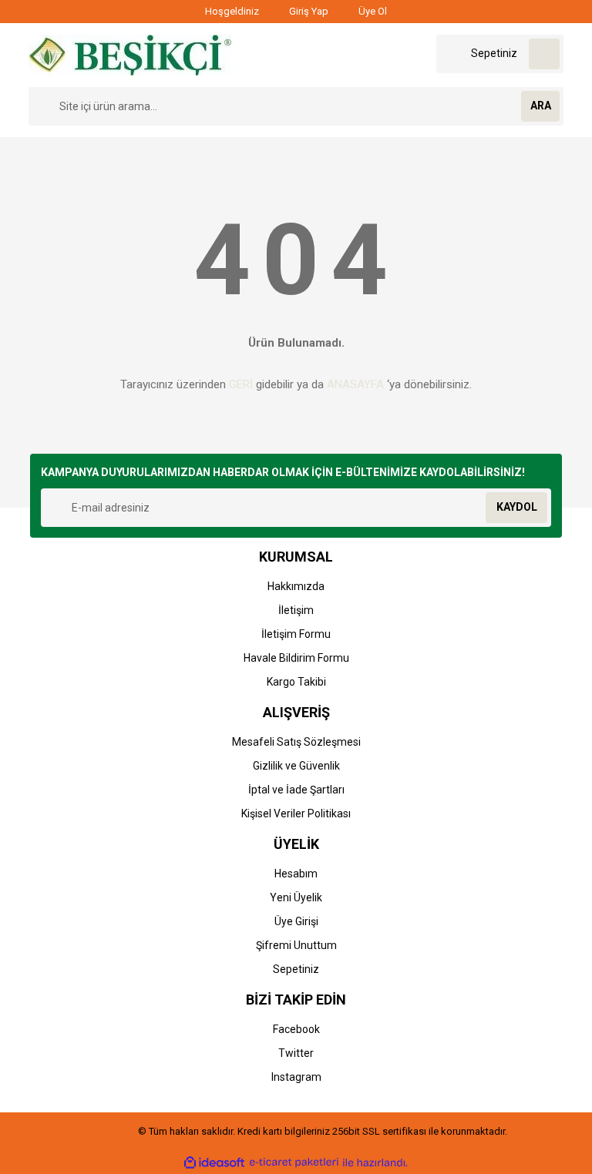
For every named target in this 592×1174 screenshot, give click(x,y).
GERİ (241, 384)
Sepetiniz (296, 969)
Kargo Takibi (296, 682)
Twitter (296, 1053)
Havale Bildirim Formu (296, 658)
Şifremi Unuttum (296, 945)
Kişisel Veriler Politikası (296, 813)
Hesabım (296, 873)
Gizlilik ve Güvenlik (296, 766)
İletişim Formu (296, 634)
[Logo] (130, 53)
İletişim (296, 610)
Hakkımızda (296, 586)
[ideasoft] (214, 1162)
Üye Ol (371, 11)
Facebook (296, 1029)
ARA (540, 105)
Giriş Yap (307, 11)
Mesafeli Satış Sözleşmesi (296, 742)
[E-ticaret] (294, 1162)
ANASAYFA (355, 384)
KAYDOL (516, 507)
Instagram (296, 1077)
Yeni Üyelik (296, 897)
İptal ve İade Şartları (296, 789)
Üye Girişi (296, 921)
